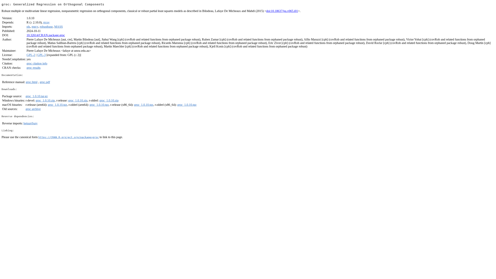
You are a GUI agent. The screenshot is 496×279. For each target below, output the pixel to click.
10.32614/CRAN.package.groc (46, 35)
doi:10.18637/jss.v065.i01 (282, 11)
